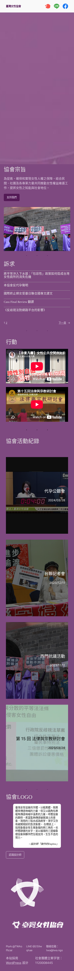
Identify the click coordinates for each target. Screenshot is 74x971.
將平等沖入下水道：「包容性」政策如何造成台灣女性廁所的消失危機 (37, 275)
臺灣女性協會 (15, 6)
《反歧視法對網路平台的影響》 (25, 310)
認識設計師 (15, 854)
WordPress (13, 963)
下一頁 (64, 322)
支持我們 (12, 197)
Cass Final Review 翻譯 (19, 302)
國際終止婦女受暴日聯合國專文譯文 (28, 293)
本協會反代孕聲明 (16, 285)
